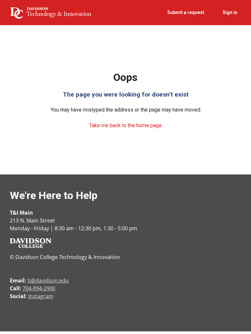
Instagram (40, 296)
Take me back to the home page (125, 125)
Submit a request (185, 12)
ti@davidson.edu (48, 280)
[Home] (51, 13)
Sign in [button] (230, 12)
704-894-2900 (39, 288)
